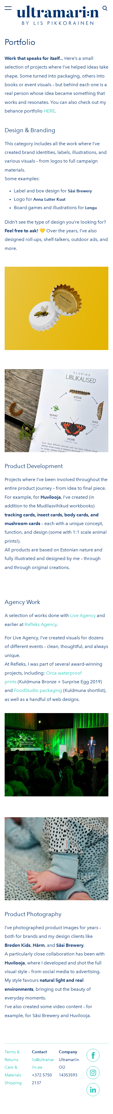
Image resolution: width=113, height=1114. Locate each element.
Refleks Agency (41, 624)
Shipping (13, 1082)
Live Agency (83, 615)
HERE (49, 111)
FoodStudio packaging (38, 690)
